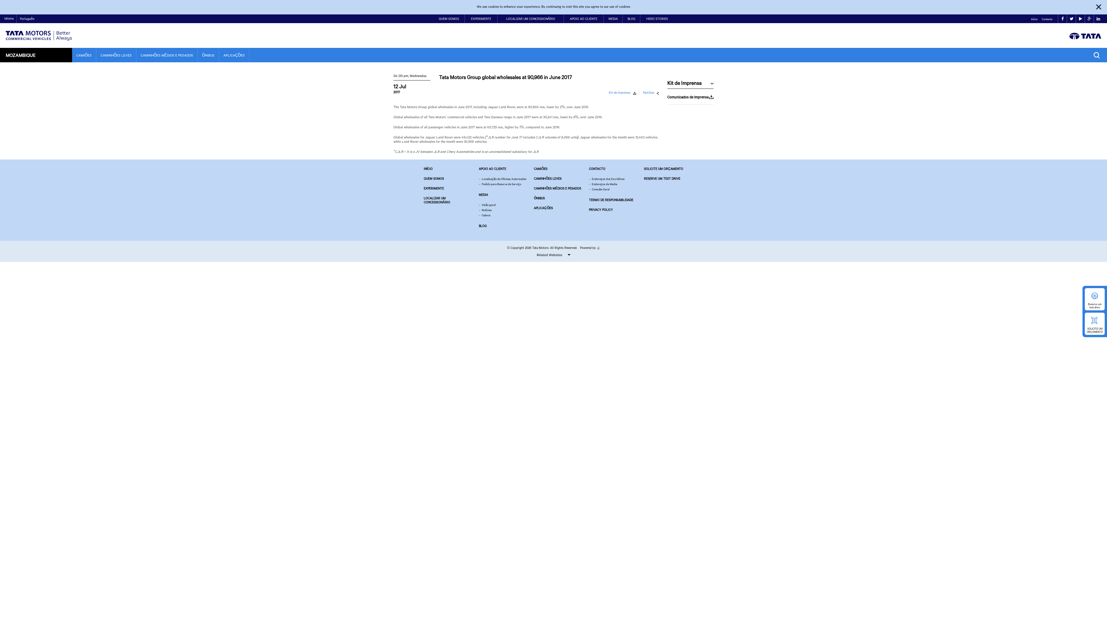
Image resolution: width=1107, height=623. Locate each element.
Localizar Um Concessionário (530, 19)
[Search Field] (1098, 55)
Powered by (588, 248)
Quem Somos (449, 19)
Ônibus (208, 55)
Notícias (487, 210)
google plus (1089, 18)
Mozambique (20, 55)
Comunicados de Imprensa (688, 97)
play (1080, 18)
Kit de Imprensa (619, 93)
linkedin (1098, 18)
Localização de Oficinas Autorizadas (504, 179)
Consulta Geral (600, 189)
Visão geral (489, 205)
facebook (1062, 18)
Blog (631, 19)
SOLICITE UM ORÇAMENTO (663, 169)
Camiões (84, 55)
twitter (1071, 18)
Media (613, 19)
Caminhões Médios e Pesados (167, 55)
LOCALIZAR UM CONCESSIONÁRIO (437, 200)
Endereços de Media (604, 184)
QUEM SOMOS (434, 179)
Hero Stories (657, 19)
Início (1034, 19)
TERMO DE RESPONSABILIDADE (611, 200)
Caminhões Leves (116, 55)
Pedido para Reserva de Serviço (501, 184)
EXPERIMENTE (434, 188)
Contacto (1047, 19)
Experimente (481, 19)
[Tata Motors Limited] (39, 32)
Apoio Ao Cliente (583, 19)
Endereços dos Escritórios (608, 179)
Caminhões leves (548, 179)
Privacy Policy (601, 210)
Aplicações (234, 55)
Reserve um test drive (662, 179)
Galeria (486, 215)
